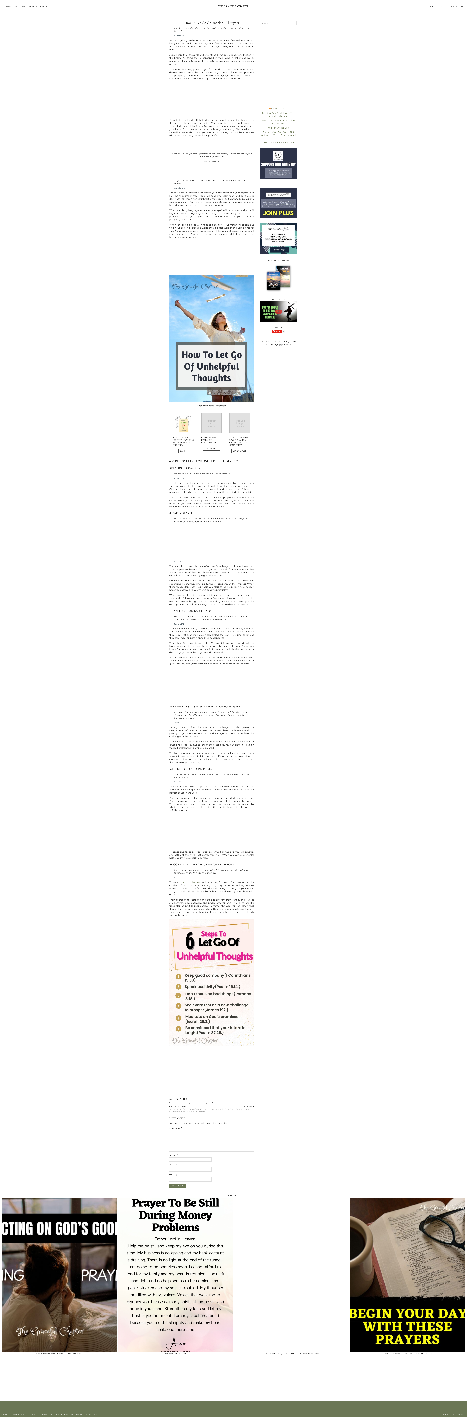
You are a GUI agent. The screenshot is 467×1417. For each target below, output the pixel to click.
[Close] (265, 665)
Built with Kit (233, 749)
